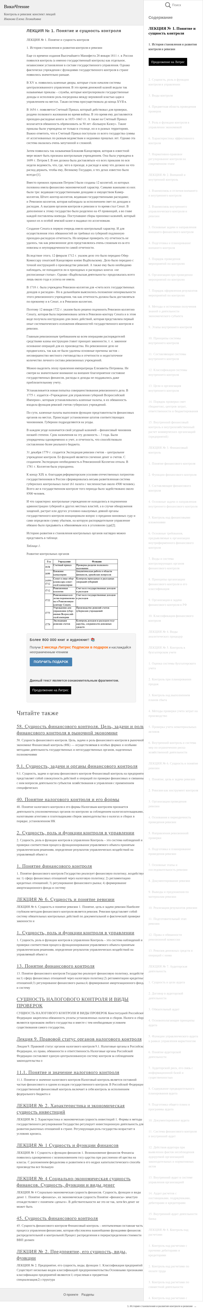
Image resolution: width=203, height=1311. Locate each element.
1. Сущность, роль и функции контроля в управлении (75, 932)
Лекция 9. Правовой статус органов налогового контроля (79, 1039)
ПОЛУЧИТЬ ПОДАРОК (51, 662)
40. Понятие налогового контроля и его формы (68, 799)
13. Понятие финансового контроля (56, 966)
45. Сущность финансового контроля (57, 1218)
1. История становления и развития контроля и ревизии (159, 1306)
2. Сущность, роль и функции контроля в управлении (75, 832)
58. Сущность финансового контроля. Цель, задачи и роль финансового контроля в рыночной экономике (81, 729)
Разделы (87, 1294)
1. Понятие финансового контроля (54, 866)
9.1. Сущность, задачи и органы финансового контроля (77, 766)
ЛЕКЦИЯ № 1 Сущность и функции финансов (68, 1145)
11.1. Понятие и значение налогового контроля (68, 1072)
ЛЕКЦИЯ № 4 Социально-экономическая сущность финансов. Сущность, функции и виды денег (74, 1181)
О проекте (70, 1294)
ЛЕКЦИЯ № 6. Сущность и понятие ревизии (66, 899)
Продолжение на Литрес (168, 62)
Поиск (172, 5)
